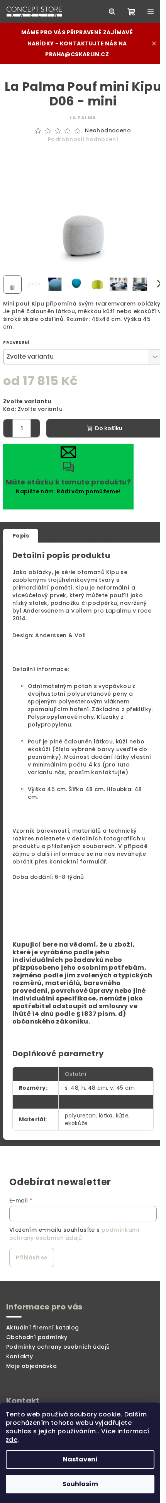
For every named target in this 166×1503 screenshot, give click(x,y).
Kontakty (19, 1356)
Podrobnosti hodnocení (83, 139)
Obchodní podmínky (37, 1337)
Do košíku (108, 428)
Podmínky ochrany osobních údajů (58, 1347)
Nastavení (80, 1459)
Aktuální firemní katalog (42, 1327)
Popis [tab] (20, 535)
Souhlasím (80, 1484)
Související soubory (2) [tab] (83, 535)
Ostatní (75, 1074)
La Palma (83, 117)
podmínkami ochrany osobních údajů (74, 1233)
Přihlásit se (31, 1257)
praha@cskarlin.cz (77, 54)
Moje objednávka (31, 1366)
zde (11, 1439)
